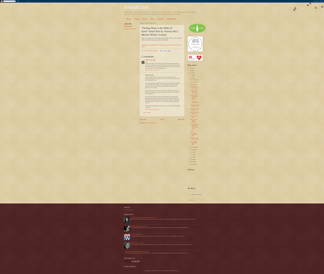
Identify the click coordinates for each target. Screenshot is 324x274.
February (193, 164)
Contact (136, 19)
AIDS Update (171, 19)
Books (145, 19)
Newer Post (143, 119)
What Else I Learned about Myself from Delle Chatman (143, 217)
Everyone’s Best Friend (194, 116)
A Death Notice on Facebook (137, 243)
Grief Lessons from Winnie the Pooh (139, 226)
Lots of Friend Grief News (137, 234)
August (192, 149)
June (192, 154)
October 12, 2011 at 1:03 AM (152, 70)
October (193, 84)
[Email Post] (160, 50)
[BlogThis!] (165, 51)
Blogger (177, 270)
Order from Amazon (128, 209)
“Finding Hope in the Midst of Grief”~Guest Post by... (194, 126)
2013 (191, 72)
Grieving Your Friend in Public (194, 87)
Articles (160, 19)
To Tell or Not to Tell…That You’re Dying (194, 91)
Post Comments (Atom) (151, 122)
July (192, 152)
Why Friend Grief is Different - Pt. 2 (194, 109)
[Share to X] (167, 51)
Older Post (181, 119)
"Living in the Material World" (194, 102)
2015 (191, 68)
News (152, 19)
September (193, 147)
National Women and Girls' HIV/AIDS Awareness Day (137, 251)
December (193, 79)
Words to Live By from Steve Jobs (194, 138)
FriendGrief (136, 7)
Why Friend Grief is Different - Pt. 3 (194, 105)
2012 (191, 75)
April (192, 159)
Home (128, 19)
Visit (191, 200)
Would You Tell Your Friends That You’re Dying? (194, 97)
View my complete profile (130, 28)
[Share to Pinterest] (170, 51)
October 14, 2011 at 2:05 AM (152, 109)
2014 (191, 70)
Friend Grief (129, 26)
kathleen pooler (149, 59)
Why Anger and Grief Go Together (194, 121)
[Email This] (163, 51)
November (193, 82)
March (192, 161)
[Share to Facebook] (168, 51)
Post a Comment (147, 112)
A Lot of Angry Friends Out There (193, 143)
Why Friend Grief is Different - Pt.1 (194, 113)
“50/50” (192, 130)
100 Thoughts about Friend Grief (194, 134)
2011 (191, 77)
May (192, 156)
